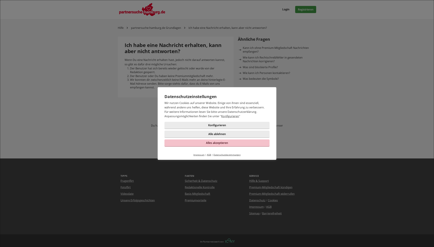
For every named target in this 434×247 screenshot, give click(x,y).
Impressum (198, 154)
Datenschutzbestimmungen (227, 154)
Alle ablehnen (217, 134)
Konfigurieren (230, 116)
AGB (209, 154)
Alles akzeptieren (217, 143)
